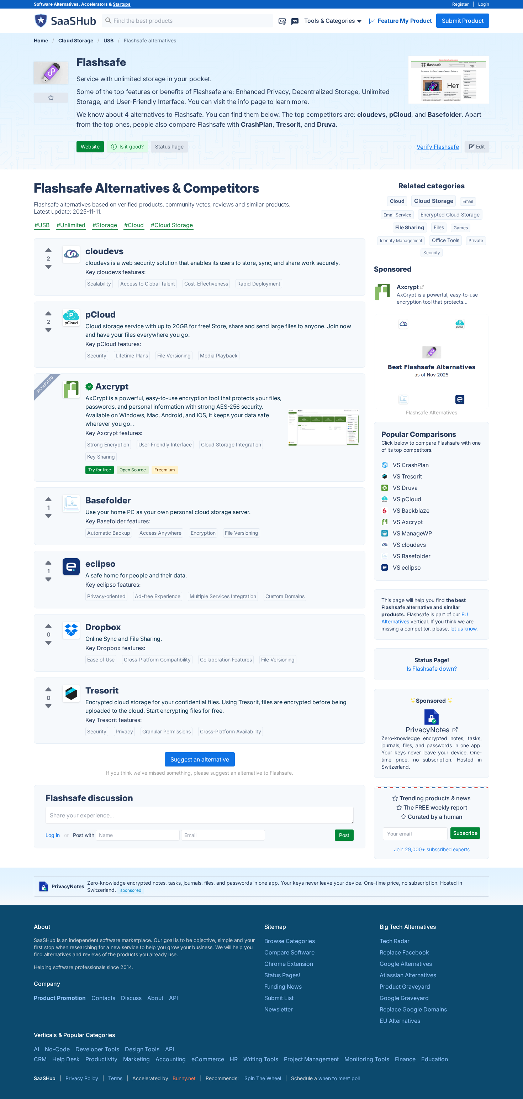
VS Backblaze (410, 510)
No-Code (57, 1049)
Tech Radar (395, 940)
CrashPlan (257, 124)
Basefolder (444, 114)
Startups (122, 4)
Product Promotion (60, 997)
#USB (42, 225)
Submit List (279, 997)
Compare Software (289, 952)
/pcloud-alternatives (67, 306)
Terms (115, 1078)
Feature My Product (404, 20)
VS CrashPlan (410, 465)
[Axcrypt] (71, 389)
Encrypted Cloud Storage (450, 214)
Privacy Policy (81, 1078)
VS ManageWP (411, 533)
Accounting (170, 1059)
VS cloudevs (408, 544)
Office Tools (445, 240)
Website (90, 146)
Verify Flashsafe (438, 146)
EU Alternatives (400, 1020)
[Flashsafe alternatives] (51, 73)
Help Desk (66, 1059)
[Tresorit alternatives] (71, 693)
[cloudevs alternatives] (71, 254)
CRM (40, 1059)
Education (434, 1059)
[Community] (295, 20)
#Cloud (134, 225)
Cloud (397, 201)
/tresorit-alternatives (67, 682)
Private (476, 240)
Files (439, 227)
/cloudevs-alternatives (69, 242)
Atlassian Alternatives (408, 975)
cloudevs (371, 114)
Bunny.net (184, 1078)
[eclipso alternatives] (71, 566)
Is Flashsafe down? (432, 668)
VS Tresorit (406, 476)
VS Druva (404, 487)
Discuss (131, 997)
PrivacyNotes (428, 730)
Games (461, 227)
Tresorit (288, 124)
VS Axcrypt (407, 521)
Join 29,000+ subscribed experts (432, 849)
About (155, 997)
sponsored (130, 890)
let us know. (464, 629)
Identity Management (401, 240)
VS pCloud (406, 499)
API (173, 997)
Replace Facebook (404, 952)
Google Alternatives (406, 963)
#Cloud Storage (172, 225)
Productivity (101, 1059)
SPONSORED (45, 384)
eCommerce (207, 1059)
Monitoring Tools (366, 1059)
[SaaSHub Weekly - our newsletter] (282, 20)
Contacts (103, 997)
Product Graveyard (405, 986)
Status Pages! (282, 975)
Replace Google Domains (413, 1009)
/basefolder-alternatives (72, 492)
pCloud (400, 114)
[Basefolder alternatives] (71, 503)
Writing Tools (260, 1059)
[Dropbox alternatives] (71, 630)
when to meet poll (339, 1078)
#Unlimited (71, 225)
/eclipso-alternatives (67, 555)
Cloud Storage (433, 200)
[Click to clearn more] (261, 886)
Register (460, 4)
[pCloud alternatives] (71, 317)
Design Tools (142, 1049)
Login (483, 4)
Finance (405, 1059)
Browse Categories (289, 940)
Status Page (169, 146)
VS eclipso (406, 567)
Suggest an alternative (199, 759)
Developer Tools (97, 1049)
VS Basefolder (410, 556)
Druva (326, 124)
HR (234, 1059)
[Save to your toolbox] (51, 98)
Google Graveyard (404, 997)
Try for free (99, 469)
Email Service (397, 215)
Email (468, 201)
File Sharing (409, 227)
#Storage (105, 225)
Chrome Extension (288, 963)
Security (431, 252)
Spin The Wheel (262, 1078)
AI (36, 1049)
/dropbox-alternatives (69, 618)
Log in (53, 835)
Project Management (311, 1059)
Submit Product (463, 20)
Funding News (283, 986)
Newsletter (278, 1009)
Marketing (136, 1059)
